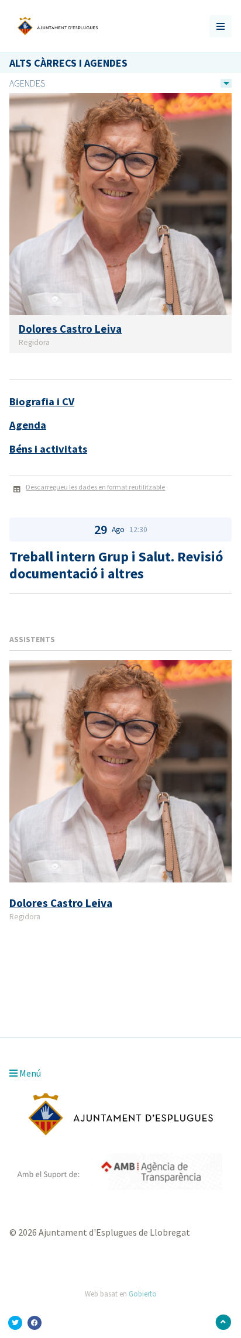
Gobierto (143, 1293)
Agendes (27, 83)
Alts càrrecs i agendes (68, 63)
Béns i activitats (48, 449)
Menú (29, 1073)
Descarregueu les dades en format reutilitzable (95, 486)
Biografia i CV (41, 401)
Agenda (27, 425)
